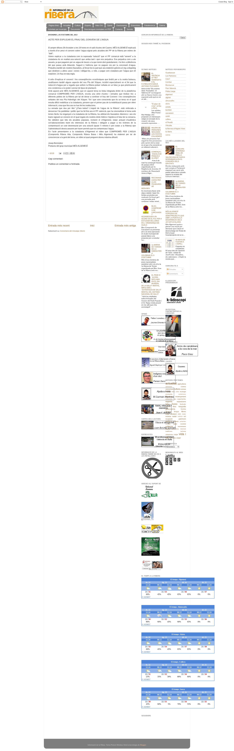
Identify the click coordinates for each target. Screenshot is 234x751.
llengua (176, 411)
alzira (168, 104)
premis (176, 421)
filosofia (168, 406)
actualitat (171, 383)
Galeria (162, 25)
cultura (177, 389)
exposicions (181, 401)
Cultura (77, 25)
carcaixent (169, 113)
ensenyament (180, 396)
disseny (168, 391)
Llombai (169, 82)
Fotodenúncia (149, 25)
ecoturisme (182, 394)
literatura (169, 411)
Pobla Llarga (170, 91)
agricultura (182, 384)
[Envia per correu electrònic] (64, 153)
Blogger (143, 745)
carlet (168, 116)
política (169, 421)
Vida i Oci (99, 25)
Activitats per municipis (57, 29)
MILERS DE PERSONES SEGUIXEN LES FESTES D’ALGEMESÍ (156, 132)
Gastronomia (121, 25)
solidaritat (169, 426)
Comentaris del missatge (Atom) (72, 231)
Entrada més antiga (125, 225)
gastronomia (170, 409)
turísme (183, 431)
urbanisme (169, 434)
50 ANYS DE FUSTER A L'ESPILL (180, 242)
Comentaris (173, 274)
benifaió (169, 110)
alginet (168, 97)
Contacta (118, 29)
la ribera (169, 132)
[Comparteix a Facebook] (71, 153)
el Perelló (169, 122)
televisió (183, 429)
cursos (183, 389)
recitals (168, 424)
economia (169, 394)
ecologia (183, 391)
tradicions (169, 431)
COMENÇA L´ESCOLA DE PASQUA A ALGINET (156, 155)
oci (185, 416)
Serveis (130, 29)
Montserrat (170, 85)
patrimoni (182, 419)
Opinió (109, 25)
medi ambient (171, 414)
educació (169, 396)
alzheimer (169, 386)
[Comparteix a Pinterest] (74, 153)
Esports (88, 25)
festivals (183, 404)
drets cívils (175, 391)
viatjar (176, 434)
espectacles (181, 399)
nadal (174, 416)
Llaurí (168, 79)
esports (169, 401)
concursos (169, 389)
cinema (183, 387)
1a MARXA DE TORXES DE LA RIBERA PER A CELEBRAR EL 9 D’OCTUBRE (151, 251)
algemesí (169, 94)
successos (182, 426)
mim (179, 414)
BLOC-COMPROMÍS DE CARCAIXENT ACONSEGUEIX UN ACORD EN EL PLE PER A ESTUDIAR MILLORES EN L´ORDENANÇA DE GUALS (151, 215)
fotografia (182, 406)
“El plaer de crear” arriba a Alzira (156, 106)
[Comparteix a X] (69, 153)
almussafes (170, 101)
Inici (92, 225)
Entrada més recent (59, 225)
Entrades (172, 269)
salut (175, 424)
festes (174, 404)
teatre (168, 429)
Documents (75, 29)
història (183, 409)
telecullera (175, 429)
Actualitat (67, 25)
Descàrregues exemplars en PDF (97, 29)
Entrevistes (135, 25)
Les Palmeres (171, 76)
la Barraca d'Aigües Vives (175, 129)
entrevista (169, 399)
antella (168, 107)
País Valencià (171, 88)
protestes (183, 421)
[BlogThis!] (67, 153)
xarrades (173, 438)
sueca (168, 135)
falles (168, 404)
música (168, 416)
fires (174, 406)
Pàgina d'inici (54, 25)
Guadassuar (170, 73)
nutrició (180, 416)
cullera (168, 119)
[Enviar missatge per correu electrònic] (60, 153)
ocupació (169, 419)
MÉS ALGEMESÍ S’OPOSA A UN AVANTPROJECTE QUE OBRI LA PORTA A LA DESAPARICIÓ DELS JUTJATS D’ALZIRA (175, 216)
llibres (183, 411)
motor (184, 414)
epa (175, 399)
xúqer (178, 438)
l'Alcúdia (169, 125)
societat (183, 424)
